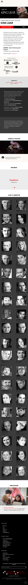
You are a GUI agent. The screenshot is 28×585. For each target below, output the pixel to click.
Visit (3, 527)
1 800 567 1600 (9, 538)
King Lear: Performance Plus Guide (11, 508)
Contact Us (5, 540)
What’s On (5, 525)
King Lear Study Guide (9, 507)
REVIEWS (14, 167)
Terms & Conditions (6, 557)
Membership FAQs (6, 545)
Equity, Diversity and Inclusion (8, 554)
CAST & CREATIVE (14, 195)
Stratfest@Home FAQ (7, 542)
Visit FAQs (5, 546)
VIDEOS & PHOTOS (14, 139)
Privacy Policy (5, 558)
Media (4, 555)
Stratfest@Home (6, 532)
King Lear (14, 53)
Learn (4, 528)
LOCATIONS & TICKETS (6, 27)
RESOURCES (14, 485)
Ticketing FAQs (6, 541)
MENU (23, 27)
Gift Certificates (6, 559)
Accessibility (5, 553)
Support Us (5, 529)
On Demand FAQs (6, 544)
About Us (4, 531)
